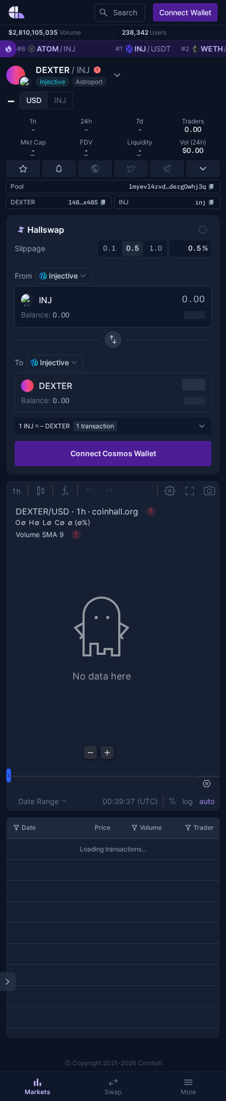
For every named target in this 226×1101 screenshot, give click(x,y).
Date (29, 827)
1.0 (155, 248)
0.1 (109, 248)
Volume (151, 827)
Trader (203, 827)
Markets (37, 1092)
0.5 (132, 248)
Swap (113, 1092)
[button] (65, 75)
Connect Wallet (185, 12)
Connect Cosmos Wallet (113, 453)
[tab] (34, 100)
